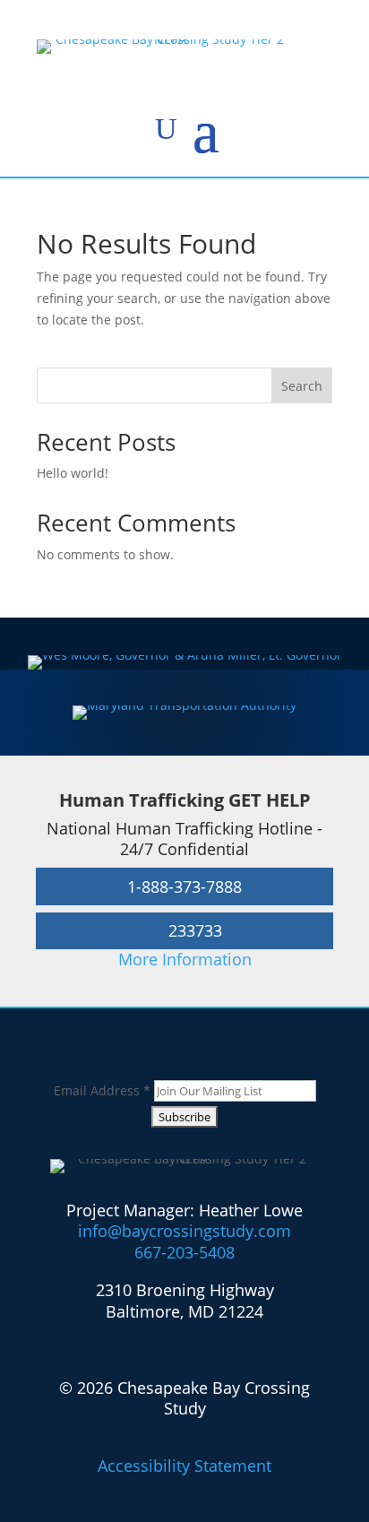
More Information (185, 959)
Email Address (102, 1090)
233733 (195, 930)
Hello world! (72, 472)
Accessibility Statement (184, 1465)
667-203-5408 (184, 1252)
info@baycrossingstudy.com (184, 1230)
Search (301, 385)
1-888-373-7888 (184, 886)
